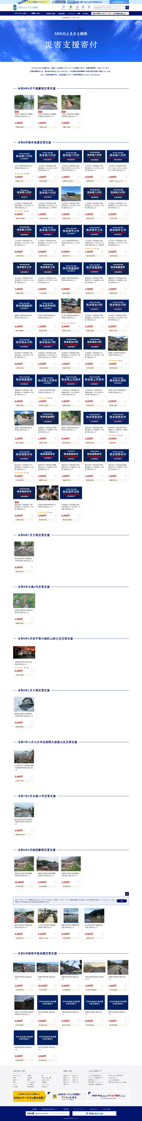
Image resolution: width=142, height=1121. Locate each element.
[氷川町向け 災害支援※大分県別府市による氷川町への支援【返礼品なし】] (94, 343)
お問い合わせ (93, 1109)
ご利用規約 (66, 1109)
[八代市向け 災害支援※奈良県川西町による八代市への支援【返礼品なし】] (48, 231)
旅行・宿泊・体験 (46, 1077)
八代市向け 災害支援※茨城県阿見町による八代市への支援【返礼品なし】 (94, 205)
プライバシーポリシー (79, 1109)
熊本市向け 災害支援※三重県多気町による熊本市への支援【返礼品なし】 (24, 507)
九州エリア (75, 1082)
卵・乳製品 (30, 1084)
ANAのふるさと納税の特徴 (116, 1075)
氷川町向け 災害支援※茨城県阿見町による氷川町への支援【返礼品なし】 (71, 355)
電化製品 (44, 1082)
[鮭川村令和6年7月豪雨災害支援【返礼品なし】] (94, 915)
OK (122, 901)
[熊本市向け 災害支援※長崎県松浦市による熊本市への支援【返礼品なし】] (94, 455)
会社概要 (34, 1109)
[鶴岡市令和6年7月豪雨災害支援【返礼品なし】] (71, 915)
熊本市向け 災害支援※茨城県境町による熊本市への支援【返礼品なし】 (117, 430)
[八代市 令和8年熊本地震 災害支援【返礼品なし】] (24, 156)
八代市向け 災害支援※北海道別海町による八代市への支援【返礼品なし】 (47, 168)
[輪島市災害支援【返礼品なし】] (71, 967)
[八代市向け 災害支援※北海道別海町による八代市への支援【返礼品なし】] (48, 156)
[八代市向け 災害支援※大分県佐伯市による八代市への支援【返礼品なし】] (24, 231)
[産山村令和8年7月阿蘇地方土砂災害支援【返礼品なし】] (24, 549)
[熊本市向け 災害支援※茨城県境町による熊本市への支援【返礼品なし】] (118, 418)
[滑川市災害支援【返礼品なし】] (48, 1037)
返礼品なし (45, 1086)
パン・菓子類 (31, 1082)
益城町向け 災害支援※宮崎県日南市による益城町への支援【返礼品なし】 (47, 430)
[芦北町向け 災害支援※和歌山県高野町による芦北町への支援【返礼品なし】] (71, 492)
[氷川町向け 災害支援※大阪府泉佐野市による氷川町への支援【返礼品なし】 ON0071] (48, 343)
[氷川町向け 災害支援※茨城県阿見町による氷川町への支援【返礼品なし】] (71, 343)
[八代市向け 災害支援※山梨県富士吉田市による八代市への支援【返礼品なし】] (71, 156)
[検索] (127, 7)
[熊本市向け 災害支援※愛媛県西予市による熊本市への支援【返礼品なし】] (118, 455)
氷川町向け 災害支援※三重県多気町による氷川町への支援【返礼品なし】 (24, 355)
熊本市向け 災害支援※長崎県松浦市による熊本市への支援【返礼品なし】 (94, 467)
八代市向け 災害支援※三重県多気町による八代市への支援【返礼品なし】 (94, 168)
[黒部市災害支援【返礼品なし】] (118, 1002)
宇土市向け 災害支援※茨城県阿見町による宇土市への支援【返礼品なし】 (24, 280)
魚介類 (15, 1080)
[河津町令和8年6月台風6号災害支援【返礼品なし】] (24, 600)
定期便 (29, 1075)
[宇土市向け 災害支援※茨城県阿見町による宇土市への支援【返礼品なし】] (24, 268)
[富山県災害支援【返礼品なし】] (48, 1002)
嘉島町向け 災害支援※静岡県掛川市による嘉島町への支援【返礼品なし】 (94, 280)
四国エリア (66, 1082)
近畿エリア (66, 1080)
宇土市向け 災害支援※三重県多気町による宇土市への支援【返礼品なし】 (117, 243)
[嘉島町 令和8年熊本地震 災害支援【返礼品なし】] (71, 268)
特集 (78, 13)
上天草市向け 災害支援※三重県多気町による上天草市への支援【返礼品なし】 (94, 392)
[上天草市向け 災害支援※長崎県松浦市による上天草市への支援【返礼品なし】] (71, 380)
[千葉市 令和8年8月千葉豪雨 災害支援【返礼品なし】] (71, 102)
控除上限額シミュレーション (95, 1082)
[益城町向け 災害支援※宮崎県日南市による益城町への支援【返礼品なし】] (48, 418)
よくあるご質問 (106, 1109)
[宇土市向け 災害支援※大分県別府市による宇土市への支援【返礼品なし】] (48, 268)
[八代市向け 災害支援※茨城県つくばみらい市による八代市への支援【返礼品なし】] (118, 156)
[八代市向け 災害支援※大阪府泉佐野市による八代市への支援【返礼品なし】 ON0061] (48, 193)
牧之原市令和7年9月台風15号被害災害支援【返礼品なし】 (23, 822)
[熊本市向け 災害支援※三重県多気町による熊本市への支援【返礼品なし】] (24, 492)
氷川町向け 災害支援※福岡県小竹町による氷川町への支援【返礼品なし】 (117, 318)
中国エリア (75, 1080)
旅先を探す (61, 13)
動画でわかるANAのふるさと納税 (117, 1082)
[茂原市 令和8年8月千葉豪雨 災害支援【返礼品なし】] (24, 102)
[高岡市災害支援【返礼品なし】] (24, 1037)
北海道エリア (66, 1075)
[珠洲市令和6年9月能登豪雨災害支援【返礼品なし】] (24, 863)
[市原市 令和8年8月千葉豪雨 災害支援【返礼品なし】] (48, 102)
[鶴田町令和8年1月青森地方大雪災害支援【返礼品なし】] (24, 704)
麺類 (29, 1080)
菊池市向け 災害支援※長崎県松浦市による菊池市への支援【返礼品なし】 (94, 430)
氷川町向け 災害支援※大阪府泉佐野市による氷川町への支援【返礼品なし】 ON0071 (47, 355)
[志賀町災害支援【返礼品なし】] (118, 967)
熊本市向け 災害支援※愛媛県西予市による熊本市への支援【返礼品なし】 (117, 467)
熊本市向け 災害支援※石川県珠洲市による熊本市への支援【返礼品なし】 (24, 467)
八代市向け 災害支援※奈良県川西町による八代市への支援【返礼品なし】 (47, 243)
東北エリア (75, 1075)
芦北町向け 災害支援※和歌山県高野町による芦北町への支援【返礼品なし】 (71, 507)
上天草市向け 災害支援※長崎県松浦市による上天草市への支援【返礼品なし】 (71, 392)
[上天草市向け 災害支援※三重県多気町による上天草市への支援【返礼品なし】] (94, 380)
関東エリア (66, 1077)
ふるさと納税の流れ (114, 1080)
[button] (25, 17)
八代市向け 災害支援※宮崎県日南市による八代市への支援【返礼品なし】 (71, 205)
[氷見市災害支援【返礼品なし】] (71, 1002)
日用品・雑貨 (45, 1080)
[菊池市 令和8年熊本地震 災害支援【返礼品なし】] (71, 418)
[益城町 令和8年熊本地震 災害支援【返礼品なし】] (24, 418)
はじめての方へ (113, 1077)
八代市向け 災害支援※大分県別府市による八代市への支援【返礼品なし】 (117, 205)
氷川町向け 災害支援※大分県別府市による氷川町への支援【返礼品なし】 (94, 355)
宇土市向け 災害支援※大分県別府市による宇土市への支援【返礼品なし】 (47, 280)
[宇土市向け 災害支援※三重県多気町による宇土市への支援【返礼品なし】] (118, 231)
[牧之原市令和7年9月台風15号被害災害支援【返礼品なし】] (24, 810)
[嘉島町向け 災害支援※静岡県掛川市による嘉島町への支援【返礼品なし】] (94, 268)
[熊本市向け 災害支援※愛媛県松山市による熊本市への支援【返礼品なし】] (48, 455)
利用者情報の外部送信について (50, 1109)
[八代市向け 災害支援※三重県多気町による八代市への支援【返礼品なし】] (94, 156)
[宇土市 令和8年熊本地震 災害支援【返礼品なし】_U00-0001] (71, 231)
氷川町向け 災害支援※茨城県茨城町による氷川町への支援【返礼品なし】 (94, 318)
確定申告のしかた (93, 1080)
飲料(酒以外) (31, 1086)
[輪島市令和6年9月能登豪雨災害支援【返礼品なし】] (48, 863)
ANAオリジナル (17, 1075)
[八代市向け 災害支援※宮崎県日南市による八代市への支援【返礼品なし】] (71, 193)
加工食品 (30, 1077)
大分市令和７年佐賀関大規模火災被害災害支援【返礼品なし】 (24, 768)
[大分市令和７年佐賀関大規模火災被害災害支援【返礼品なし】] (24, 756)
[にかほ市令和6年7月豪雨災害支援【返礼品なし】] (48, 915)
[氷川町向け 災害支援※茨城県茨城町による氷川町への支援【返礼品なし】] (94, 306)
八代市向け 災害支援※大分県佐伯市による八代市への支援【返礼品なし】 (24, 243)
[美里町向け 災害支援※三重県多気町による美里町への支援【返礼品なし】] (24, 380)
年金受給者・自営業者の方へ (95, 1084)
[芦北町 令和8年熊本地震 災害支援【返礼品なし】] (48, 492)
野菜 (14, 1082)
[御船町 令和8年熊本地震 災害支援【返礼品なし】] (24, 306)
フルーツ (15, 1084)
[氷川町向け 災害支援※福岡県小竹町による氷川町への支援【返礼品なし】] (118, 306)
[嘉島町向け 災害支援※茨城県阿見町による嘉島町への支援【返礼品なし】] (118, 268)
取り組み (85, 13)
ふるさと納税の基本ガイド (95, 1075)
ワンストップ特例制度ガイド (95, 1077)
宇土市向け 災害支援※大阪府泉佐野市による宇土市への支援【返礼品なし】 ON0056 (94, 243)
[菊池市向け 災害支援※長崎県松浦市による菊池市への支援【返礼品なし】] (94, 418)
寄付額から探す (50, 13)
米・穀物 (15, 1086)
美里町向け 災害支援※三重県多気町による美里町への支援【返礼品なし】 (24, 392)
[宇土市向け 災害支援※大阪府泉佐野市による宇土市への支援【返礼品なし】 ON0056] (94, 231)
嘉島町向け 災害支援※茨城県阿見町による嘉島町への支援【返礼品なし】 (117, 280)
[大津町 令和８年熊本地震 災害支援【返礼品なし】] (118, 380)
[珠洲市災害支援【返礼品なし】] (24, 967)
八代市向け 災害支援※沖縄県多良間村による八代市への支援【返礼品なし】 (24, 205)
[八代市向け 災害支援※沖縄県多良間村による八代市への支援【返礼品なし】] (24, 193)
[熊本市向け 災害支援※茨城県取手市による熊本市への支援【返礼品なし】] (71, 455)
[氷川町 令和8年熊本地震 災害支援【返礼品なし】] (71, 306)
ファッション (45, 1084)
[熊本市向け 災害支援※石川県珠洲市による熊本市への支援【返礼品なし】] (24, 455)
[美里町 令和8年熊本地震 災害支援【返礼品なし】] (118, 343)
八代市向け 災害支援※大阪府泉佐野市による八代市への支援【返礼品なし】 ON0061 (47, 205)
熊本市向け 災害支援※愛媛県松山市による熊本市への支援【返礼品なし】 (47, 467)
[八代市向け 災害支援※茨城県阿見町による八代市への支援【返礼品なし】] (94, 193)
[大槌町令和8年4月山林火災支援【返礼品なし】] (24, 652)
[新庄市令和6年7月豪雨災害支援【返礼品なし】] (24, 915)
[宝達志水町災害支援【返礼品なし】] (94, 967)
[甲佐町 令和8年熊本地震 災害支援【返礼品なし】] (48, 306)
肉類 (14, 1077)
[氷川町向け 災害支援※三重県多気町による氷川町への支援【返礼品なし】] (24, 343)
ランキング (71, 13)
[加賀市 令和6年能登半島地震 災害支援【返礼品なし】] (24, 1002)
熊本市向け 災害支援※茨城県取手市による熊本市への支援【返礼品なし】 (71, 467)
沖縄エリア (66, 1084)
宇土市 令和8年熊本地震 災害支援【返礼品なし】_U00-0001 (71, 243)
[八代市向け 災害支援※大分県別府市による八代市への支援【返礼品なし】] (118, 193)
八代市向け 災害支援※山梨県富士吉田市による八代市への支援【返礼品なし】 (71, 168)
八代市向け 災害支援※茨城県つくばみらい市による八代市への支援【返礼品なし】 (117, 168)
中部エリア (75, 1077)
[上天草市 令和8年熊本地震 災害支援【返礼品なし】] (48, 380)
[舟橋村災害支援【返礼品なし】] (94, 1002)
